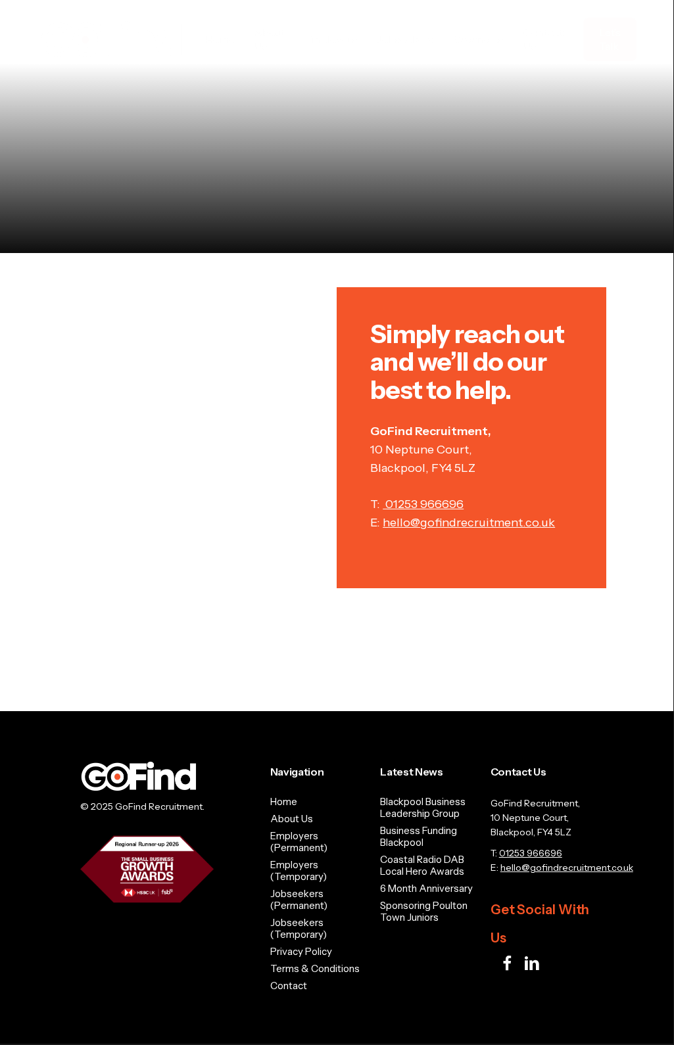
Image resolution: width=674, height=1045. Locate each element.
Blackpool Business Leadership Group (423, 808)
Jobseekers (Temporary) (298, 928)
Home (283, 802)
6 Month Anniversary (426, 888)
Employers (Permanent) (298, 842)
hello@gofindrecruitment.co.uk (469, 522)
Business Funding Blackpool (418, 836)
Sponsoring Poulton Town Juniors (424, 911)
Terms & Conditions (315, 969)
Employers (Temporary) (298, 871)
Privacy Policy (301, 952)
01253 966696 (423, 504)
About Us (291, 819)
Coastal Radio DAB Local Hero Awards (422, 865)
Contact (288, 986)
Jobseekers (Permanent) (298, 900)
